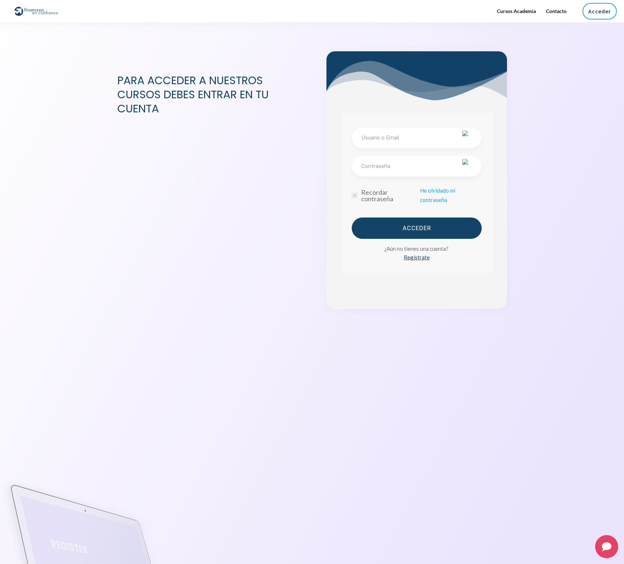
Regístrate (417, 257)
